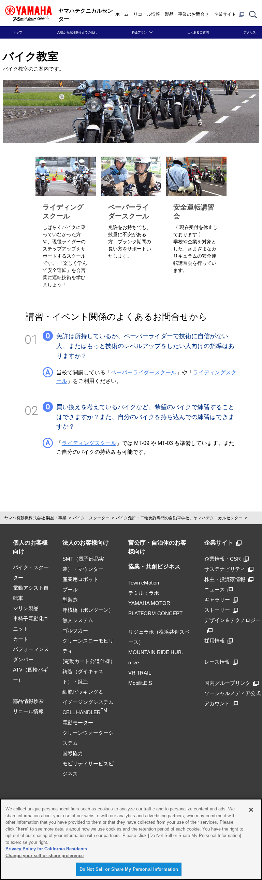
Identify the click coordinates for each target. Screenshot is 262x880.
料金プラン (139, 32)
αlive (133, 662)
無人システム (77, 620)
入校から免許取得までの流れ (77, 32)
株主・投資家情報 (224, 579)
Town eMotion (143, 583)
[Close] (251, 809)
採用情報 (214, 641)
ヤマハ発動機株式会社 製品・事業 (35, 518)
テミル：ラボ (143, 593)
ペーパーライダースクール (143, 372)
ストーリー (217, 610)
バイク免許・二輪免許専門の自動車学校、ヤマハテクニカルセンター (179, 518)
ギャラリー (217, 600)
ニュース (214, 589)
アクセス (250, 32)
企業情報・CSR (222, 559)
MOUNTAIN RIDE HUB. (155, 652)
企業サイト (225, 14)
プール (70, 589)
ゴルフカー (75, 630)
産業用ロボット (80, 579)
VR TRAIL (139, 673)
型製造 (70, 600)
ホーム (122, 14)
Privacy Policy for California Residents (46, 848)
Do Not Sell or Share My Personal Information (128, 869)
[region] (131, 839)
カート (20, 639)
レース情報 (217, 662)
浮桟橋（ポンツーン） (88, 610)
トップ (17, 32)
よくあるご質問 (198, 32)
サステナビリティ (224, 569)
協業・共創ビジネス (154, 566)
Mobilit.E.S (140, 683)
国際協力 (72, 753)
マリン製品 (26, 608)
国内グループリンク (227, 683)
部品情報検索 (28, 701)
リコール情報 (146, 14)
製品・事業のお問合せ (187, 14)
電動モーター (77, 722)
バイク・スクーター (91, 518)
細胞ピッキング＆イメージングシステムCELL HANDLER (88, 702)
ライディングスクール (89, 443)
